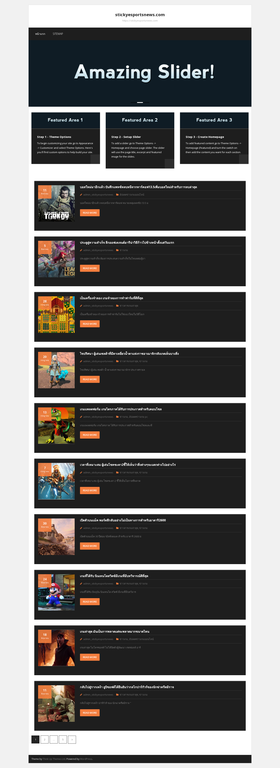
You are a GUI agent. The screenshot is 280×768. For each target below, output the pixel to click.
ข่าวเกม (124, 250)
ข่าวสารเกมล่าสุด (129, 305)
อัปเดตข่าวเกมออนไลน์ (132, 194)
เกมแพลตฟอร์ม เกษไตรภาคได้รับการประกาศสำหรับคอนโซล (121, 409)
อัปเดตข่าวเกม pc (138, 416)
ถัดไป (72, 740)
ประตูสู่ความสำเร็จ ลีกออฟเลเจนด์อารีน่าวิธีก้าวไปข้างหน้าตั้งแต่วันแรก (127, 242)
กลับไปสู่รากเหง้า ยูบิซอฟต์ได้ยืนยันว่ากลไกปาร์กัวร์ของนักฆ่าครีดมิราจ (127, 687)
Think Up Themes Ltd (54, 759)
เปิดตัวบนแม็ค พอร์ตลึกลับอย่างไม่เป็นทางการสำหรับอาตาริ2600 (123, 520)
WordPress (86, 759)
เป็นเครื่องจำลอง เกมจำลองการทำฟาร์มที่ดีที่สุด (111, 298)
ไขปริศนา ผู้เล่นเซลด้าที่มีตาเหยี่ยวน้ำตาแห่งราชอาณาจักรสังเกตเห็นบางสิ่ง (129, 353)
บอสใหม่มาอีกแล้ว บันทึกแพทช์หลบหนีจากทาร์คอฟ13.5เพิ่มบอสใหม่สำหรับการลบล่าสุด (138, 187)
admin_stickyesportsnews (98, 194)
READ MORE (90, 212)
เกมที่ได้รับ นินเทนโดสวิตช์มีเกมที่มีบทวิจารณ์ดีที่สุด (114, 576)
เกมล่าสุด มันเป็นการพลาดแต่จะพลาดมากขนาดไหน (114, 631)
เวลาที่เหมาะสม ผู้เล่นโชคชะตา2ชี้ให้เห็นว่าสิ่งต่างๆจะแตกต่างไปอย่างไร (128, 465)
